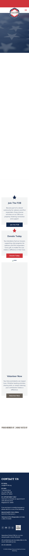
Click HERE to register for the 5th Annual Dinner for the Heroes (14, 4)
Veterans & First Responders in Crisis (13, 517)
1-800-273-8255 (6, 519)
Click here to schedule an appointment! (13, 499)
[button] (14, 39)
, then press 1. (11, 514)
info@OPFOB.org (6, 485)
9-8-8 (5, 514)
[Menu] (26, 10)
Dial (2, 514)
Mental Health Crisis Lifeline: (10, 512)
